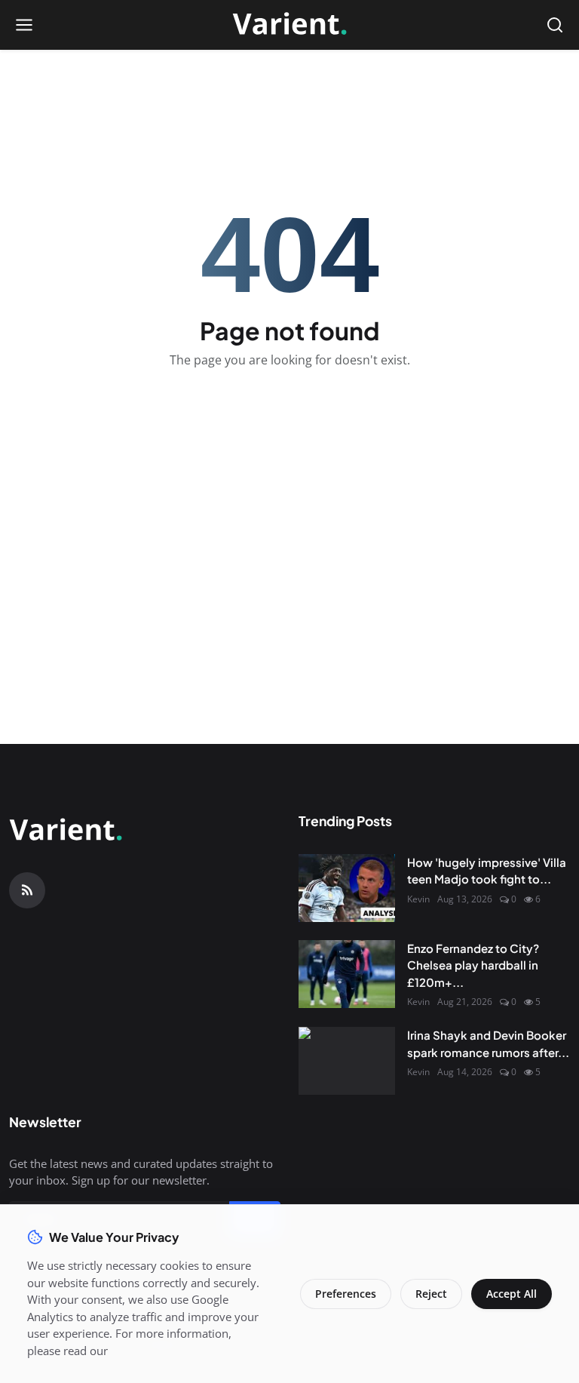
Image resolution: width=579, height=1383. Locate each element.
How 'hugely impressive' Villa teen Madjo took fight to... (486, 871)
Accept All (511, 1293)
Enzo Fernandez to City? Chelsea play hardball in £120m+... (473, 965)
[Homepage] (289, 25)
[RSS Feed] (27, 890)
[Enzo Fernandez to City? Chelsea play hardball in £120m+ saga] (347, 974)
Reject (431, 1293)
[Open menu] (24, 25)
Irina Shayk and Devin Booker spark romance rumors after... (488, 1043)
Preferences (345, 1293)
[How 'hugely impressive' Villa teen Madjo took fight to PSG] (347, 888)
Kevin (418, 899)
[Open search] (555, 25)
